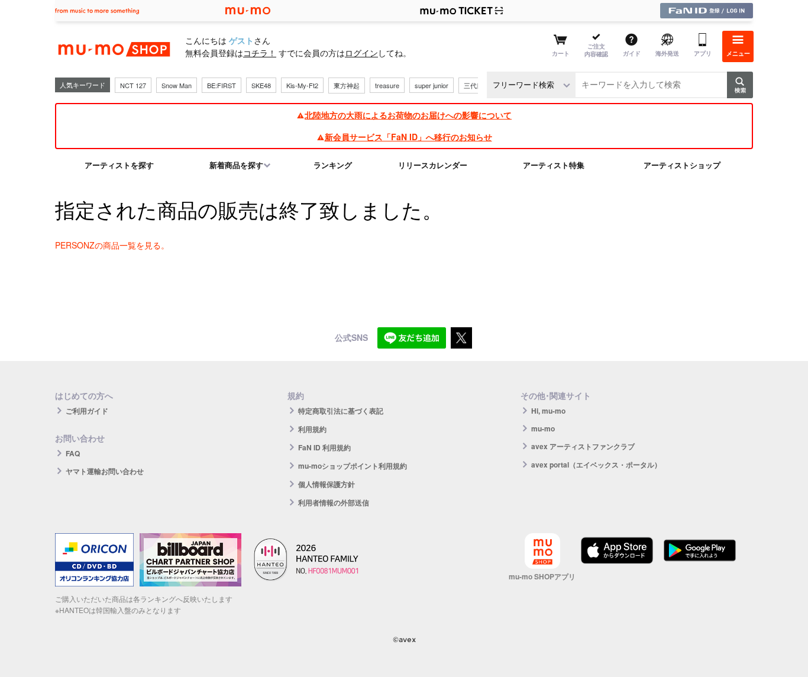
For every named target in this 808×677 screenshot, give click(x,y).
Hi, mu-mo (548, 410)
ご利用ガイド (87, 410)
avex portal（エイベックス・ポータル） (596, 464)
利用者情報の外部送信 (333, 502)
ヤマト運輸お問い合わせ (105, 471)
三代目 (473, 85)
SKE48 (261, 85)
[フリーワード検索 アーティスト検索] (531, 85)
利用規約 (312, 429)
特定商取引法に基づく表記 (340, 410)
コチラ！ (259, 53)
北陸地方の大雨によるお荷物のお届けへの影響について (408, 115)
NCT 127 (133, 85)
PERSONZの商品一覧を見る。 (112, 245)
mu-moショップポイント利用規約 (352, 465)
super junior (431, 85)
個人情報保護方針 (326, 484)
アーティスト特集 (553, 164)
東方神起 (347, 85)
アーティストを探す (119, 164)
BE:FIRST (221, 85)
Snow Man (176, 85)
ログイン (361, 53)
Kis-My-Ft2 (302, 85)
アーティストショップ (682, 164)
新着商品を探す (236, 164)
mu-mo (543, 428)
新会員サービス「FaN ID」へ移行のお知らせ (408, 137)
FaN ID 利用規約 (324, 447)
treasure (387, 85)
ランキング (332, 164)
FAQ (73, 453)
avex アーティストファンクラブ (583, 446)
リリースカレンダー (432, 164)
